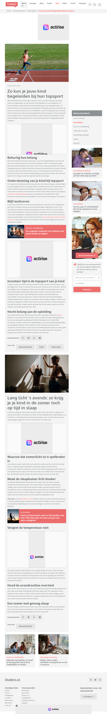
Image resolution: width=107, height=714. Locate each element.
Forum (73, 3)
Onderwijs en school (80, 131)
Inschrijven (87, 697)
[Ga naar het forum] (94, 4)
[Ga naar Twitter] (95, 680)
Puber (64, 3)
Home (9, 11)
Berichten (8, 703)
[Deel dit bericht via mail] (39, 338)
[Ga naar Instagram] (100, 680)
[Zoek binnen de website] (90, 4)
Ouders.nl (12, 680)
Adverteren (9, 700)
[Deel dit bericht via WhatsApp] (34, 338)
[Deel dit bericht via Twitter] (28, 338)
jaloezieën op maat (26, 499)
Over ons (8, 705)
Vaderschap (56, 347)
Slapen (75, 139)
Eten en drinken (79, 118)
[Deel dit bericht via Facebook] (22, 338)
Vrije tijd (76, 143)
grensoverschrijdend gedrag (17, 194)
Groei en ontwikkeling (34, 228)
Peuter (49, 3)
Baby (42, 3)
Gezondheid (32, 11)
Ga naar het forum (86, 255)
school (59, 315)
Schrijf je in (87, 289)
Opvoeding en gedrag (48, 657)
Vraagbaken (9, 695)
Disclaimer (25, 693)
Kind (57, 3)
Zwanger (32, 3)
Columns (8, 698)
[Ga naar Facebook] (91, 680)
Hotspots (82, 3)
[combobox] (86, 278)
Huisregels (25, 690)
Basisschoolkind (19, 11)
